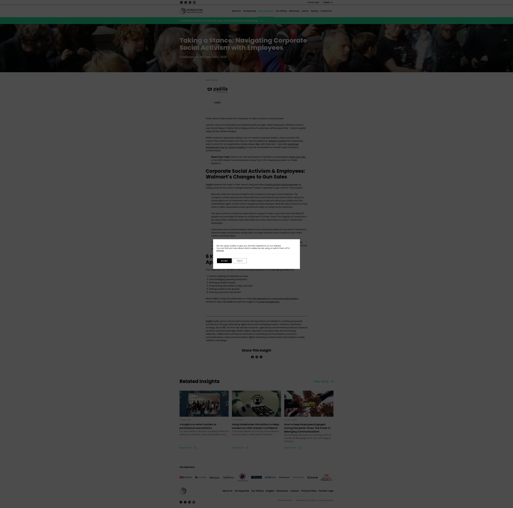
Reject (240, 260)
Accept (224, 260)
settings (220, 250)
